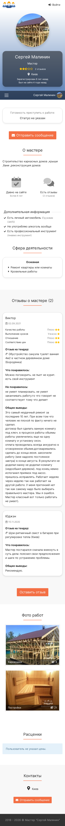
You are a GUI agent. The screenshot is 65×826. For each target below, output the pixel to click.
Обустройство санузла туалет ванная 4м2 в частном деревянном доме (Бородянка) (32, 358)
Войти (56, 4)
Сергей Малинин (44, 95)
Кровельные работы (24, 271)
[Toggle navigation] (6, 95)
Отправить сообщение (35, 135)
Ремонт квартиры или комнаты (31, 267)
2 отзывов (40, 69)
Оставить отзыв (33, 592)
